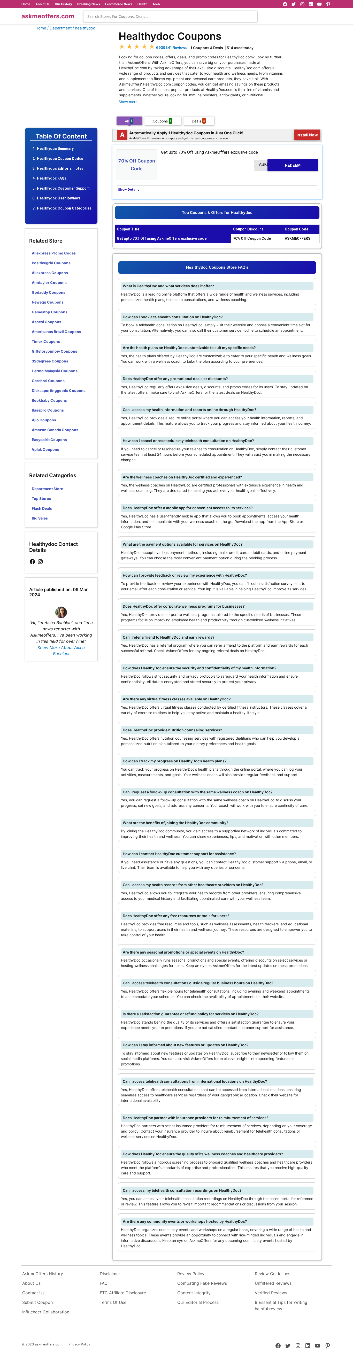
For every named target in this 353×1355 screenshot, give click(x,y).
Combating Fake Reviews (202, 1283)
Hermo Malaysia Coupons (55, 371)
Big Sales (40, 518)
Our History (63, 4)
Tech (156, 4)
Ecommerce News (118, 4)
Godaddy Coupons (48, 292)
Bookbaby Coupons (49, 400)
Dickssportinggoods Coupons (59, 390)
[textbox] (170, 16)
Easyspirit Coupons (49, 439)
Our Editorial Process (198, 1302)
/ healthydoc (84, 28)
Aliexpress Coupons (50, 272)
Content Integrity (194, 1292)
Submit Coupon (37, 1302)
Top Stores (41, 498)
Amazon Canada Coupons (55, 430)
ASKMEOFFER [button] (280, 164)
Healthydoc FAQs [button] (51, 178)
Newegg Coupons (48, 302)
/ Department (59, 28)
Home (25, 4)
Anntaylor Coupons (49, 282)
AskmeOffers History (42, 1273)
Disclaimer (110, 1273)
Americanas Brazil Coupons (56, 331)
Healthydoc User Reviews (59, 198)
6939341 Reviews (171, 47)
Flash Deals (42, 508)
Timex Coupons (46, 341)
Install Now (307, 134)
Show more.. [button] (129, 101)
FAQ (104, 1283)
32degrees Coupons (50, 361)
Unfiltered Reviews (273, 1283)
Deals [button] (198, 121)
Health (142, 4)
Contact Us (33, 1292)
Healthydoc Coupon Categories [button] (64, 208)
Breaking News (88, 4)
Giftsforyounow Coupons (54, 351)
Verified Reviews (271, 1292)
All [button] (128, 121)
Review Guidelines (272, 1273)
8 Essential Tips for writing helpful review (281, 1306)
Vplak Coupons (45, 449)
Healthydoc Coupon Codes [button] (60, 159)
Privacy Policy (79, 1344)
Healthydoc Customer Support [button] (63, 188)
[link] (32, 562)
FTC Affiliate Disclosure (123, 1292)
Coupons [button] (162, 121)
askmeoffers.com (47, 16)
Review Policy (190, 1273)
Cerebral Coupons (48, 380)
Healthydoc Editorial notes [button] (60, 168)
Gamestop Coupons (49, 312)
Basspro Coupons (48, 410)
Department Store (47, 488)
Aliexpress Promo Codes (54, 253)
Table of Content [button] (61, 136)
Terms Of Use (113, 1302)
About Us (42, 4)
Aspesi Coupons (46, 322)
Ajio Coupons (44, 420)
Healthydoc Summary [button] (55, 148)
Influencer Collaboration (45, 1311)
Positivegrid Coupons (51, 263)
